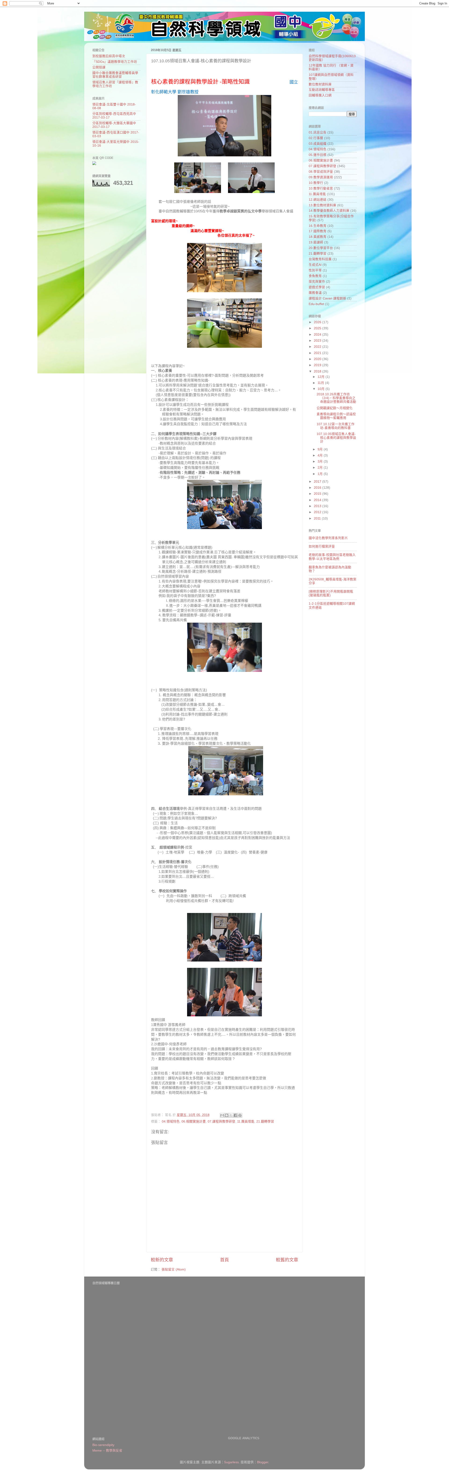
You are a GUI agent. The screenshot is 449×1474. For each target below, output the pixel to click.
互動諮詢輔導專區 (322, 89)
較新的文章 (162, 1259)
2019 (318, 365)
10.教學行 (316, 183)
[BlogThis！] (226, 1115)
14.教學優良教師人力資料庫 (329, 210)
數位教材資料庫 (320, 84)
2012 (318, 512)
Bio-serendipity (103, 1445)
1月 (321, 474)
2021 (318, 353)
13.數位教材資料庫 (322, 205)
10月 (322, 389)
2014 (318, 500)
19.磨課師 (316, 242)
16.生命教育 (317, 226)
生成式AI (315, 265)
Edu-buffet (316, 304)
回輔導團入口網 (320, 95)
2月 (321, 467)
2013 (318, 506)
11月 (321, 383)
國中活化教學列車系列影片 (328, 538)
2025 (318, 328)
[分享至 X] (231, 1115)
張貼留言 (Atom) (174, 1269)
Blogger (262, 1462)
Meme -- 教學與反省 (107, 1450)
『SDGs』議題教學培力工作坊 (114, 61)
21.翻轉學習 (265, 1121)
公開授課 (98, 67)
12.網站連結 (317, 199)
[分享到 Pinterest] (240, 1115)
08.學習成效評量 (321, 171)
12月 (322, 377)
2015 (318, 493)
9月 (321, 449)
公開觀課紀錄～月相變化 (335, 408)
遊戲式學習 (317, 287)
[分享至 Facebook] (235, 1115)
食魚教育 (315, 276)
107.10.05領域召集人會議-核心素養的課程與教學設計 (336, 437)
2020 (318, 359)
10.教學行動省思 (321, 188)
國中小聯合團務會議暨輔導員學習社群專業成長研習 (115, 74)
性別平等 (315, 270)
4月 (321, 455)
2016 (318, 487)
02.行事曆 (316, 138)
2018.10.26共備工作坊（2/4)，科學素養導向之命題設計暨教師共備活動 (336, 398)
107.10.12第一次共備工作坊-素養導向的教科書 (336, 426)
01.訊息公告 (317, 132)
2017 (318, 481)
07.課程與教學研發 (221, 1121)
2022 (318, 346)
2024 (318, 334)
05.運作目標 (317, 155)
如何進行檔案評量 (322, 546)
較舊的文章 (287, 1259)
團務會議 (315, 293)
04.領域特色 (171, 1121)
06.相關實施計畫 (193, 1121)
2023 (318, 340)
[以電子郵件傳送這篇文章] (222, 1115)
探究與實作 (317, 281)
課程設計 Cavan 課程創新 (327, 298)
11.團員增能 (245, 1121)
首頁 (224, 1259)
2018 (318, 371)
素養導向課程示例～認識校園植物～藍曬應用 (336, 416)
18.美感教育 (317, 237)
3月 (321, 461)
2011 (318, 518)
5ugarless (231, 1462)
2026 (318, 322)
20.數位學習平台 (321, 248)
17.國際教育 (317, 231)
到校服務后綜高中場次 (108, 56)
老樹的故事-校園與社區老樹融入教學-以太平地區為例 (332, 556)
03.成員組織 (317, 143)
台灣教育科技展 (320, 259)
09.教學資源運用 (321, 177)
